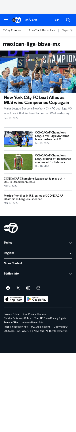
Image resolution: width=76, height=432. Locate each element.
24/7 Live (31, 20)
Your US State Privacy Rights (50, 318)
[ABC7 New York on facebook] (8, 288)
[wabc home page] (11, 228)
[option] (16, 30)
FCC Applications (40, 326)
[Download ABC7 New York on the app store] (14, 299)
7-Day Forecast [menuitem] (12, 30)
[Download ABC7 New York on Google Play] (37, 299)
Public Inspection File (16, 326)
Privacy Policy (11, 314)
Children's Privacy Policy (17, 318)
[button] (5, 19)
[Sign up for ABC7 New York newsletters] (38, 288)
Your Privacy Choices (34, 314)
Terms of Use (11, 322)
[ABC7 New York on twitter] (18, 288)
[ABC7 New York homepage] (16, 19)
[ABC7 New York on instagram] (28, 288)
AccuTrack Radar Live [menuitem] (42, 30)
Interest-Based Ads (32, 322)
